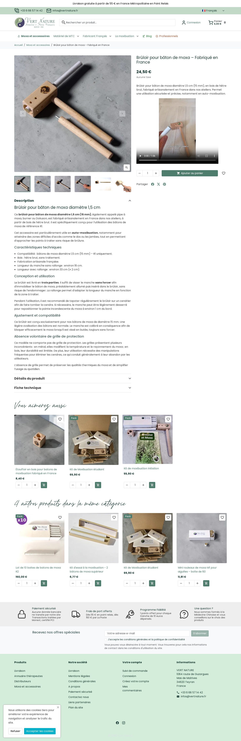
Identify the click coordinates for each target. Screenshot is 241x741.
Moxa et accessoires (35, 36)
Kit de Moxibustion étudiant (87, 469)
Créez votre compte (135, 681)
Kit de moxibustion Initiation (141, 468)
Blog (149, 36)
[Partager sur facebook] (152, 184)
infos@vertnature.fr (65, 10)
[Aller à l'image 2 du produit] (42, 184)
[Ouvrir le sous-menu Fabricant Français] (110, 36)
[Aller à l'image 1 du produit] (22, 184)
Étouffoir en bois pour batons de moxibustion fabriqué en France (36, 471)
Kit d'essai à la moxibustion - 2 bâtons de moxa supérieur (89, 569)
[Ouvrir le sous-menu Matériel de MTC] (78, 36)
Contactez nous (78, 697)
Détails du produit (29, 378)
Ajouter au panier (190, 173)
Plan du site (75, 707)
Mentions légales (79, 676)
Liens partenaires (79, 702)
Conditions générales (82, 681)
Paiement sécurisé (80, 692)
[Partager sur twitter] (158, 184)
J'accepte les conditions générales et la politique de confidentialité (146, 639)
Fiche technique (27, 387)
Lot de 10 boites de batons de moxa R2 (38, 569)
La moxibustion (124, 36)
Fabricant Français (95, 36)
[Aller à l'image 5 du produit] (103, 184)
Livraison (19, 671)
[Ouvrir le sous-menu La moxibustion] (137, 36)
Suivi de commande (135, 671)
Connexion (129, 676)
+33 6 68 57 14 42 (31, 10)
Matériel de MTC (64, 36)
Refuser (15, 731)
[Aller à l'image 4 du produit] (83, 184)
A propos (74, 686)
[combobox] (117, 22)
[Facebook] (117, 722)
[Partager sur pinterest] (164, 184)
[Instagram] (123, 722)
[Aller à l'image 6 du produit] (123, 184)
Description (24, 200)
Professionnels (168, 36)
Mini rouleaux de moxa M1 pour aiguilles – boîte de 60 (197, 569)
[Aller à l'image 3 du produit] (63, 184)
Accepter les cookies (39, 731)
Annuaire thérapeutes (28, 676)
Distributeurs (22, 681)
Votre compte (132, 662)
